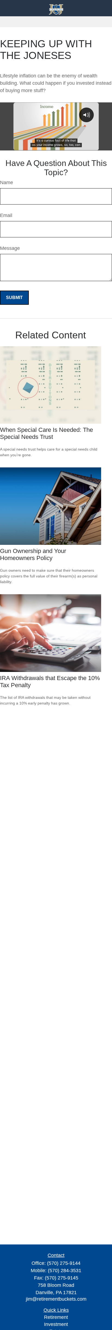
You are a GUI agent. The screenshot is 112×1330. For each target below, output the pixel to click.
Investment (56, 1324)
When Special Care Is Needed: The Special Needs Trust (46, 433)
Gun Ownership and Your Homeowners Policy (33, 554)
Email (6, 215)
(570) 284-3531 (64, 1270)
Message (10, 248)
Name (6, 182)
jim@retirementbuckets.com (56, 1299)
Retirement (56, 1317)
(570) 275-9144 (63, 1263)
